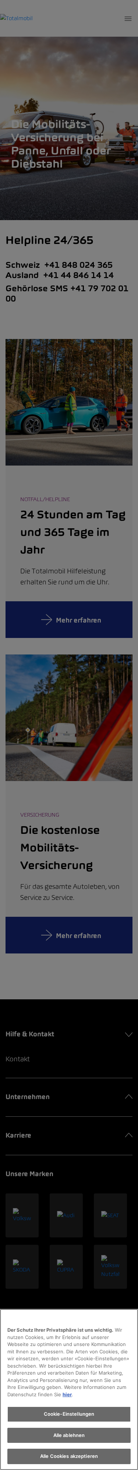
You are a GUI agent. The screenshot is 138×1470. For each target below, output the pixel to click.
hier (67, 1394)
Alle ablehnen (69, 1435)
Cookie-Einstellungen (69, 1414)
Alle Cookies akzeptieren (69, 1456)
